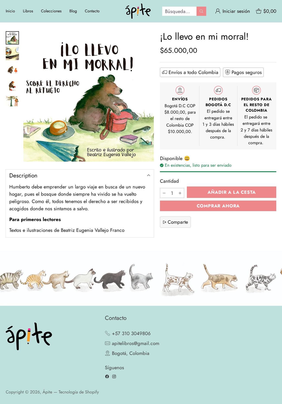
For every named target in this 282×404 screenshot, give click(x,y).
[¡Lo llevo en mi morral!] (88, 96)
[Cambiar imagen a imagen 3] (12, 69)
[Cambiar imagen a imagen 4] (12, 85)
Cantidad (169, 180)
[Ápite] (138, 11)
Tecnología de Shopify (79, 392)
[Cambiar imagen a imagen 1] (12, 37)
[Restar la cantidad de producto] (164, 193)
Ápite (47, 392)
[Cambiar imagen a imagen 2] (12, 53)
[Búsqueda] (201, 11)
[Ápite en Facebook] (107, 377)
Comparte (178, 222)
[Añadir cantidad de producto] (180, 193)
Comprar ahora (218, 206)
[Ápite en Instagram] (114, 377)
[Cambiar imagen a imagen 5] (12, 101)
